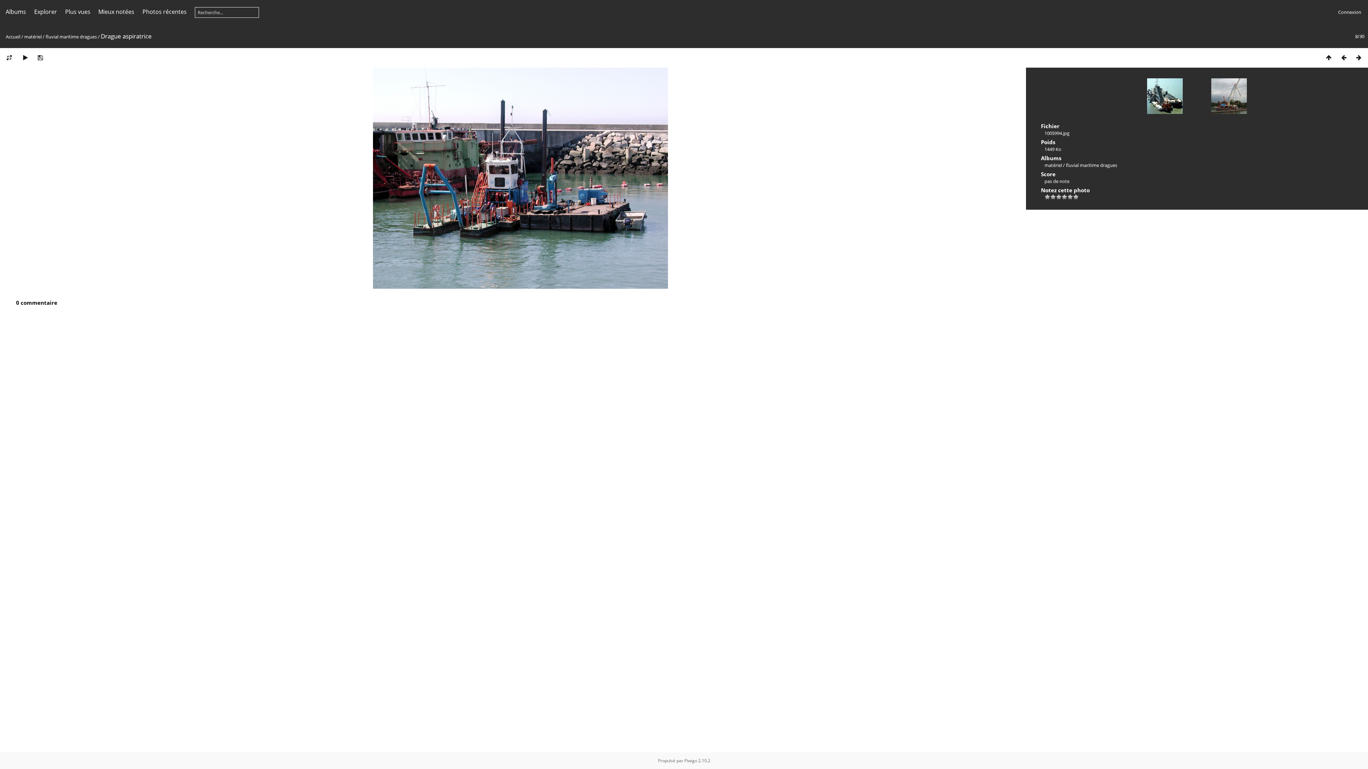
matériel (33, 36)
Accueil (13, 36)
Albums (16, 12)
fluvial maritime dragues (71, 36)
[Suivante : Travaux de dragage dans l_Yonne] (1358, 57)
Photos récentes (164, 12)
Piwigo (690, 761)
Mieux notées (116, 12)
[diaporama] (25, 57)
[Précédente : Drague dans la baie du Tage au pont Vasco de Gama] (1343, 57)
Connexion (1349, 12)
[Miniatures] (1328, 57)
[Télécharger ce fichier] (40, 57)
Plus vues (77, 12)
